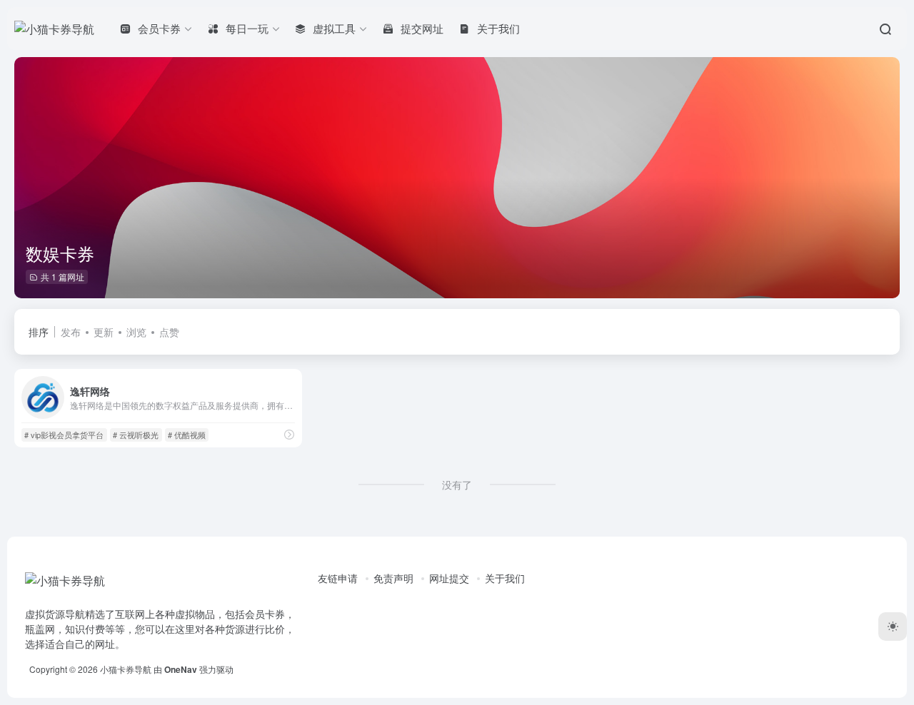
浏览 (136, 332)
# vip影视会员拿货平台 (64, 434)
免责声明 (393, 578)
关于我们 (505, 578)
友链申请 (338, 578)
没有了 (457, 484)
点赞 (169, 332)
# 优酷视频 (187, 434)
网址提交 (449, 578)
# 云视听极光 (136, 434)
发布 (71, 332)
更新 (104, 332)
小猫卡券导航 (125, 669)
